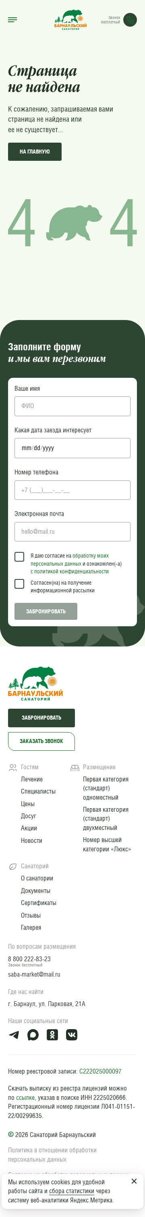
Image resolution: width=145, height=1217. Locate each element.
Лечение (32, 779)
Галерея (31, 927)
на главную (35, 151)
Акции (29, 828)
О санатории (37, 878)
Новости (31, 840)
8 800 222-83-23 (29, 959)
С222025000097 (100, 1071)
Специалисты (38, 791)
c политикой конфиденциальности (70, 571)
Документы (35, 891)
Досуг (28, 816)
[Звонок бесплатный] (130, 20)
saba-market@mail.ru (34, 974)
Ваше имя (27, 388)
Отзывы (31, 915)
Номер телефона (36, 472)
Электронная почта (39, 514)
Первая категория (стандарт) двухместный (105, 819)
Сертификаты (38, 903)
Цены (28, 804)
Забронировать (46, 611)
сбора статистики (71, 1191)
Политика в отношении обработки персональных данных (52, 1154)
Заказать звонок (41, 741)
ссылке (25, 1097)
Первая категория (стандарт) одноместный (105, 788)
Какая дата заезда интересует (52, 430)
